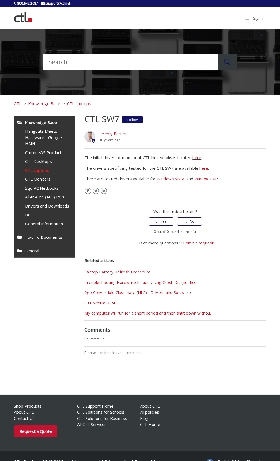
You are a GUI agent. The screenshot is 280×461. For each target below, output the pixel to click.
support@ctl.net (57, 3)
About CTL (24, 412)
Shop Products (28, 406)
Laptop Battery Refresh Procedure (117, 272)
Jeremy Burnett (113, 133)
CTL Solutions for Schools (100, 412)
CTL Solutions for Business (102, 418)
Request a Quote (35, 431)
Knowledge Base (44, 103)
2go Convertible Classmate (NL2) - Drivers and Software (137, 292)
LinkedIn (103, 191)
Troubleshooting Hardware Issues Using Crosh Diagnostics (140, 282)
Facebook (87, 191)
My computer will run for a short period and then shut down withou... (148, 313)
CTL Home (150, 424)
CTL (17, 103)
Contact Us (24, 418)
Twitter (95, 191)
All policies (149, 412)
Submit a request (197, 243)
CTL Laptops (79, 103)
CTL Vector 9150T (101, 303)
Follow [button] (132, 119)
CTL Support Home (95, 406)
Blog (144, 418)
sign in (102, 352)
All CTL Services (92, 424)
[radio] (161, 221)
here (196, 157)
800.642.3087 (27, 3)
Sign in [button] (259, 18)
